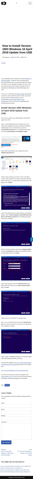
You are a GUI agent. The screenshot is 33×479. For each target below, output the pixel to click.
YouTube (3, 63)
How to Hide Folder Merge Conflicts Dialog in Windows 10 (15, 471)
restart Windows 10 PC (7, 376)
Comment (4, 422)
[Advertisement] (16, 26)
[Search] (16, 3)
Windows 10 (24, 57)
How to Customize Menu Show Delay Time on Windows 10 (16, 466)
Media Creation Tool (22, 94)
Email (3, 409)
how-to (7, 385)
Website (3, 415)
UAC (7, 177)
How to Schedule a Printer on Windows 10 (11, 468)
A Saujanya (6, 57)
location (16, 126)
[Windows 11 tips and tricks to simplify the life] (3, 3)
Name (3, 403)
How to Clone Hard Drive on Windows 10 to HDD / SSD (15, 470)
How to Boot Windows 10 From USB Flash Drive (16, 370)
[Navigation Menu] (30, 3)
